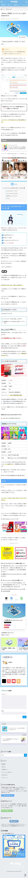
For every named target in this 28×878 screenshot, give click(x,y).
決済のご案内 (21, 867)
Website (18, 683)
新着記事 (3, 764)
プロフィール (4, 777)
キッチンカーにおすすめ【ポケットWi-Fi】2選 (14, 188)
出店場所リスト (5, 769)
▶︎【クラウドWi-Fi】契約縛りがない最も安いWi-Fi (12, 475)
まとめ (8, 198)
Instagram (8, 683)
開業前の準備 (10, 632)
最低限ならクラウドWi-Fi (12, 195)
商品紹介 (7, 634)
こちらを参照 (16, 788)
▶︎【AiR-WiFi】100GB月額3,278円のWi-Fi (10, 418)
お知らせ (3, 766)
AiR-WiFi (19, 318)
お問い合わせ (4, 774)
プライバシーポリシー (14, 869)
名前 (3, 710)
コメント (4, 694)
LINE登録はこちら (7, 810)
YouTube (13, 683)
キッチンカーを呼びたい (7, 772)
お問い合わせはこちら (8, 795)
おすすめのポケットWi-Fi (12, 190)
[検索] (25, 755)
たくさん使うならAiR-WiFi (12, 193)
